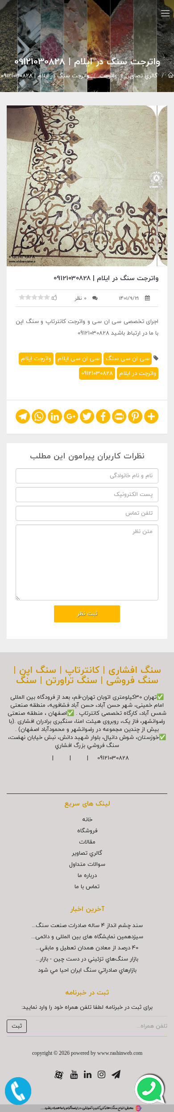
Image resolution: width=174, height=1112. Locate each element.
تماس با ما (87, 887)
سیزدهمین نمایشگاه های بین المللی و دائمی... (87, 937)
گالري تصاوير (142, 76)
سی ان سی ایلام (78, 359)
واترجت (108, 76)
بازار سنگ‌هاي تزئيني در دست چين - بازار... (87, 959)
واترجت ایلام (36, 359)
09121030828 (97, 373)
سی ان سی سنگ (127, 359)
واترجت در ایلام (137, 373)
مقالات (87, 842)
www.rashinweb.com (119, 1053)
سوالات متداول (87, 864)
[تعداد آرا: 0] (22, 297)
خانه (87, 820)
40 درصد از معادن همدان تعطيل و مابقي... (87, 948)
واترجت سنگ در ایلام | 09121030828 (45, 76)
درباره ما (87, 876)
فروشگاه (87, 831)
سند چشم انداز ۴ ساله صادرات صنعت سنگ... (87, 926)
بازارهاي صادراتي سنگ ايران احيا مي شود (87, 970)
